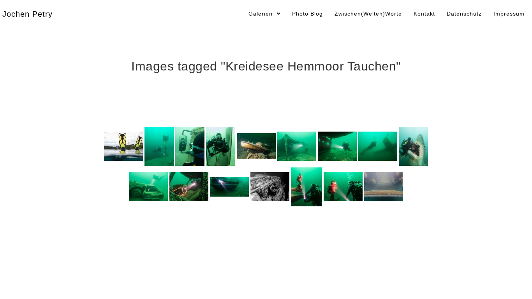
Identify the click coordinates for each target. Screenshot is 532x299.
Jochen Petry (27, 14)
